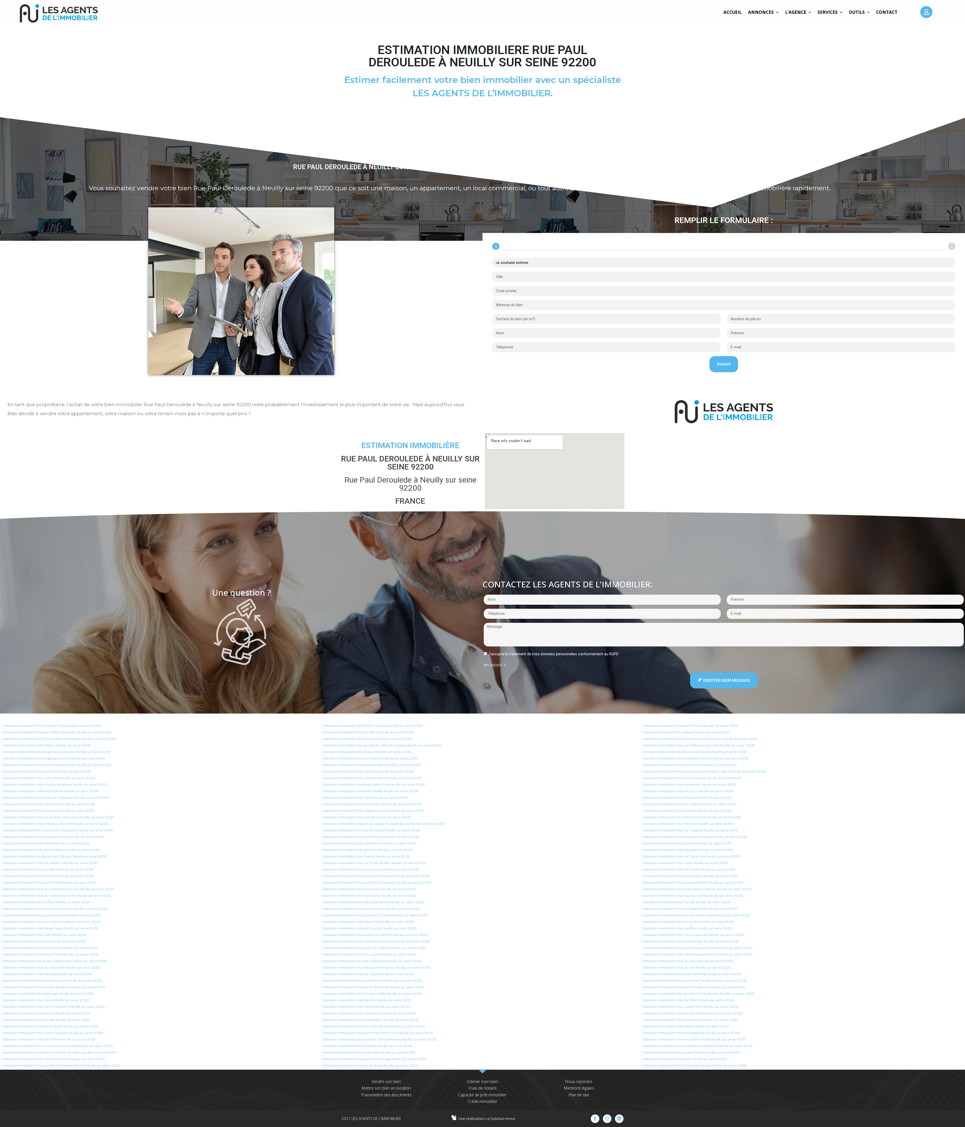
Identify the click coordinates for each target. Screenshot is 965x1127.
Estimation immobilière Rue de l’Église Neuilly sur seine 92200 (48, 869)
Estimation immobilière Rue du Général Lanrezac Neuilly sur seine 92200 (376, 882)
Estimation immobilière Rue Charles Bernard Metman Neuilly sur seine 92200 (59, 738)
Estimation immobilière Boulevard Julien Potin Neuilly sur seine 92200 (373, 784)
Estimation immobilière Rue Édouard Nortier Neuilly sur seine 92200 (693, 882)
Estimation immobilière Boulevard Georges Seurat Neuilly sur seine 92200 (697, 948)
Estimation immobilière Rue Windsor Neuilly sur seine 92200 (687, 810)
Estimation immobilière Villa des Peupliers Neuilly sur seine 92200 (51, 850)
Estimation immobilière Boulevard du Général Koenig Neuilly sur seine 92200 (379, 1039)
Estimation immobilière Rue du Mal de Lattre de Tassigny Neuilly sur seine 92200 (381, 745)
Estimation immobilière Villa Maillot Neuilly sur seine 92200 (686, 1026)
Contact (886, 12)
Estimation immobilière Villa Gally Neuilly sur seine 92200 (44, 934)
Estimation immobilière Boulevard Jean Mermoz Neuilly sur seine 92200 (375, 934)
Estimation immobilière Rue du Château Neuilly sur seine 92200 (689, 804)
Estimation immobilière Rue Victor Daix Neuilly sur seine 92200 (49, 778)
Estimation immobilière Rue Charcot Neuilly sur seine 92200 (366, 751)
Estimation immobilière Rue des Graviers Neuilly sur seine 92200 (690, 876)
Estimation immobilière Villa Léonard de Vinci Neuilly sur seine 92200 (54, 1059)
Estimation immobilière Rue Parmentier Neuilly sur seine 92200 (689, 784)
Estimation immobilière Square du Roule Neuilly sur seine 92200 (50, 1026)
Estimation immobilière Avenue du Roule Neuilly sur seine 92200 (370, 1065)
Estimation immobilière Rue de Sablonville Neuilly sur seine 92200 (51, 967)
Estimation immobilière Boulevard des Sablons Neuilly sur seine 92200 (55, 856)
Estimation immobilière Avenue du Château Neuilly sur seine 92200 (692, 1013)
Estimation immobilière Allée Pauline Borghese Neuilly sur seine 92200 (55, 784)
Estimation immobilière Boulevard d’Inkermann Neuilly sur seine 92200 (55, 961)
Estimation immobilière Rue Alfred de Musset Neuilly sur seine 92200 (373, 902)
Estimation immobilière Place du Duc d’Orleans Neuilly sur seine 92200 (374, 915)
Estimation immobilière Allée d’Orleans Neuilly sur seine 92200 (689, 869)
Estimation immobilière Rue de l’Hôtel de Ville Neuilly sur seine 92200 (373, 1026)
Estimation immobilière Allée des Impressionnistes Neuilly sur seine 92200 (697, 954)
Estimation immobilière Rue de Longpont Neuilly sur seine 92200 (690, 830)
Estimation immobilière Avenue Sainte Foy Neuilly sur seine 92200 (691, 856)
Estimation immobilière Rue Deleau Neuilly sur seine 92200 (366, 856)
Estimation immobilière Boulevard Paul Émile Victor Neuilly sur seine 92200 (377, 1032)
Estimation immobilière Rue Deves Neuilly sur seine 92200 (45, 1000)
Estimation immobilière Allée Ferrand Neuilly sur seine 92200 (367, 738)
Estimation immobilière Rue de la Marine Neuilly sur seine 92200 (369, 758)
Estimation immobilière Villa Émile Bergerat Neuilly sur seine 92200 (371, 765)
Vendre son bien (386, 1081)
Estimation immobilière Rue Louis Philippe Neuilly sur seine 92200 (691, 1052)
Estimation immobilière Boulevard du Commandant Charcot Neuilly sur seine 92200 (704, 771)
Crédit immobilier (482, 1101)
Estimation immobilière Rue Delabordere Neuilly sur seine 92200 (370, 1019)
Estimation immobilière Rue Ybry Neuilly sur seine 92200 (44, 941)
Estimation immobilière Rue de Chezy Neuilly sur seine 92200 (688, 961)
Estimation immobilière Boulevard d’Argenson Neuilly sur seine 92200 (694, 987)
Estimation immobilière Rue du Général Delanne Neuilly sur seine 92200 (375, 876)
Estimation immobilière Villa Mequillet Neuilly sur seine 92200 (688, 850)
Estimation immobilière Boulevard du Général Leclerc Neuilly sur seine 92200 (700, 738)
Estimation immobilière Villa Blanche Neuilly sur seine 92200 (366, 1000)
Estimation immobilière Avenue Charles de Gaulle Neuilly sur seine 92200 (57, 732)
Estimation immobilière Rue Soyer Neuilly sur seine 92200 (685, 863)
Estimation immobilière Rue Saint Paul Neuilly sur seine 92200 (368, 771)
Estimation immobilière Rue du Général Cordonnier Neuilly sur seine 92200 (698, 993)
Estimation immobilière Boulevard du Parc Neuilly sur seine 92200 (371, 908)
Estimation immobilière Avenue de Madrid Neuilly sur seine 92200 (371, 830)
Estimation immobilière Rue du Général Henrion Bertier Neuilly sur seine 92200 (61, 1065)
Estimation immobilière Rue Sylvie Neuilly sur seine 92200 (364, 797)
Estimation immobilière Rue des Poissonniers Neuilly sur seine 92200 (54, 1006)
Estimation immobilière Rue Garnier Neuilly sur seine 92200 (366, 817)
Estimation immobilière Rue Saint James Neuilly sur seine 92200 (369, 1013)
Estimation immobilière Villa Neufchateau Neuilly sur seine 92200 (51, 791)
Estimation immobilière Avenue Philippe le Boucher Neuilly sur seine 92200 (698, 745)
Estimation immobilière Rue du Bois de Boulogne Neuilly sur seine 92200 (696, 915)
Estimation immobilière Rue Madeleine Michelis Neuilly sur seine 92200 (695, 758)
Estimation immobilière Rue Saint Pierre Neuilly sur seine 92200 (369, 843)
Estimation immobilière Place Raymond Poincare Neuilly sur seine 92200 (375, 941)
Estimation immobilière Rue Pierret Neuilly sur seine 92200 (365, 1006)
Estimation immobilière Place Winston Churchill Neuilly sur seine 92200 (55, 823)
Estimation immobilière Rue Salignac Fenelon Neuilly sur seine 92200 (373, 810)
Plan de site (578, 1095)
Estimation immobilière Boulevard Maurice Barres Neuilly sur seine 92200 (697, 889)
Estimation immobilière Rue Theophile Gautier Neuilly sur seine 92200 (694, 1065)
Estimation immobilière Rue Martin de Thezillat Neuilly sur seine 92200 (695, 980)
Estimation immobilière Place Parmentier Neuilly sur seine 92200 (690, 941)
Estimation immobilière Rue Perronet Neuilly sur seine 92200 (688, 823)
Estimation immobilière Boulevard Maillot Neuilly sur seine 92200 (370, 791)
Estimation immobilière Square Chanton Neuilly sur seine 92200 (369, 928)
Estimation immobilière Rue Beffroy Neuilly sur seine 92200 (46, 902)
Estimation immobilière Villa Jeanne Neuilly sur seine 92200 (46, 1013)
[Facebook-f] (595, 1118)
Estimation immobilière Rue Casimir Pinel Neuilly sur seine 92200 (690, 1006)
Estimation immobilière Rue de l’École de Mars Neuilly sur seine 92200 (374, 863)
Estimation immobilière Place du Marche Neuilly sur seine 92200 (690, 1019)
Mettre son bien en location (386, 1088)
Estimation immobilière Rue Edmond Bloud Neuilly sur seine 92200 (371, 778)
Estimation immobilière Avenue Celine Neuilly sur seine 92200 (368, 974)
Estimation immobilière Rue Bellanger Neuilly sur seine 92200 (48, 993)
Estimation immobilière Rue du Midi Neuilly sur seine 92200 (46, 1019)
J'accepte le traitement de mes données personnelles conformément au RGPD (553, 654)
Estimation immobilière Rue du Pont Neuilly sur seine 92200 (47, 771)
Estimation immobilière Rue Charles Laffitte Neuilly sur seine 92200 (371, 993)
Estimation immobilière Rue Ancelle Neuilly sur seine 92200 (686, 902)
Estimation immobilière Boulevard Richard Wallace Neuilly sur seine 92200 (697, 1046)
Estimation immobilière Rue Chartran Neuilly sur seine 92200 (367, 1046)
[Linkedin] (619, 1118)
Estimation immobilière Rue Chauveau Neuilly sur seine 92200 (48, 810)
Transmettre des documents (386, 1095)
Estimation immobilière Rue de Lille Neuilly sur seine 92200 (686, 967)
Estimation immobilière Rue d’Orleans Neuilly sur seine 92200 (48, 876)
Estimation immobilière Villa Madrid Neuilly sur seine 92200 (46, 843)
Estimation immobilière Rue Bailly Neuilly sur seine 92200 (685, 1059)
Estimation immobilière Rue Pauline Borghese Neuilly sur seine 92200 (54, 987)
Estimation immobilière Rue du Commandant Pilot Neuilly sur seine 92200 (57, 895)
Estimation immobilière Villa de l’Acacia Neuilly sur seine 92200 (49, 804)
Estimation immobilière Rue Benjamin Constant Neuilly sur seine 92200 (695, 836)
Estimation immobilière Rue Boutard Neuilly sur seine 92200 (687, 843)
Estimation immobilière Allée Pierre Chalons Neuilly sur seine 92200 (372, 725)
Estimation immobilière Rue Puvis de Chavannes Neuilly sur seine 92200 (56, 797)
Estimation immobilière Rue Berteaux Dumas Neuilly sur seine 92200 (53, 836)
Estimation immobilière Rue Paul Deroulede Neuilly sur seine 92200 (693, 895)
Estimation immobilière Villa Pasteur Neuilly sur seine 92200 (46, 745)
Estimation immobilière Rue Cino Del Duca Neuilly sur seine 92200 (51, 921)
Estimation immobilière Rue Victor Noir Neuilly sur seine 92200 (368, 1052)
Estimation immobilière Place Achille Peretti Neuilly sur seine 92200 (372, 980)
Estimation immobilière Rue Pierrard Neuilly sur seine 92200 (687, 797)
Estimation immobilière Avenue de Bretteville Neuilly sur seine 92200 (373, 987)
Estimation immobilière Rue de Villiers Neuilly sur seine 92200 (367, 732)
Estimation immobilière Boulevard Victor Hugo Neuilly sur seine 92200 (373, 1059)
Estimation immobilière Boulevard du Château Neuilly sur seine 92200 (373, 948)
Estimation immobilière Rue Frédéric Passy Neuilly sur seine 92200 (52, 725)
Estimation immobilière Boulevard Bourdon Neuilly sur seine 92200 (52, 980)
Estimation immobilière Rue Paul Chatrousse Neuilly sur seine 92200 (693, 934)
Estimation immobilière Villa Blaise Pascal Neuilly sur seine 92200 (50, 928)
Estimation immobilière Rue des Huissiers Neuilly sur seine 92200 (370, 869)
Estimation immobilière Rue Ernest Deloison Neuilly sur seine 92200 (53, 1032)
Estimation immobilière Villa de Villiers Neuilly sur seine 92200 (688, 1000)
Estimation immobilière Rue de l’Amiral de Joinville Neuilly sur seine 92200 (57, 765)
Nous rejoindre (578, 1081)
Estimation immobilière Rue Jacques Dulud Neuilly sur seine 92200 (52, 915)
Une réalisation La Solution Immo (486, 1118)
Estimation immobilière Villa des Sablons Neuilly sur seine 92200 (50, 863)
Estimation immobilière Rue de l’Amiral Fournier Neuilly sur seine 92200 (55, 908)
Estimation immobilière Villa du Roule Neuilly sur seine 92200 (367, 850)
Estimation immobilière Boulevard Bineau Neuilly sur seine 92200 (370, 836)
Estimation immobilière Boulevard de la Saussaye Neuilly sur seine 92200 (56, 751)
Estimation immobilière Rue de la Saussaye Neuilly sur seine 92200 (692, 778)
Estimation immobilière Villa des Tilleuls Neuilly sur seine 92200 (49, 1039)
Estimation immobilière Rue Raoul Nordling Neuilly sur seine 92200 (692, 974)
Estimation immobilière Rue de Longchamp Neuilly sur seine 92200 (371, 961)
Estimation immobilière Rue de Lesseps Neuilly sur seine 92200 (369, 954)
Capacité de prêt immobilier (482, 1095)
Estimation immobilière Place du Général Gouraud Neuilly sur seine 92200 (58, 1046)
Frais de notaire (482, 1088)
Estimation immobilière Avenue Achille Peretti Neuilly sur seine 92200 (694, 1039)
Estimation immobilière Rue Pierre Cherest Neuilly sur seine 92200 (692, 817)
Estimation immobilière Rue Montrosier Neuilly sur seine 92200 (368, 889)
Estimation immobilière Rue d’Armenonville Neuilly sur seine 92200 (371, 804)
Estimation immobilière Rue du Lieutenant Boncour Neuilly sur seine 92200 (58, 889)
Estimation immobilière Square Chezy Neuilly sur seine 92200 (688, 791)
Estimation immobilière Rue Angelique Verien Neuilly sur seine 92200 (54, 758)
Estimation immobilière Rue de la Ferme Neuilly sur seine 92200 (690, 765)
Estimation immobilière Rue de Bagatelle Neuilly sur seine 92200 (690, 908)
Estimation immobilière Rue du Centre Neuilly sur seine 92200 (688, 921)
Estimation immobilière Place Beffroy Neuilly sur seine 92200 (687, 928)
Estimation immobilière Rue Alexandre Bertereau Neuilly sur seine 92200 (376, 967)
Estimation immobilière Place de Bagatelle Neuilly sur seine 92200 (691, 1032)
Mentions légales (579, 1088)
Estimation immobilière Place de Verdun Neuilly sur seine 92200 (50, 948)
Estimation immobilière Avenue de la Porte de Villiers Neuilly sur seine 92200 (59, 1052)
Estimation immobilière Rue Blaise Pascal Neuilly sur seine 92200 (50, 954)
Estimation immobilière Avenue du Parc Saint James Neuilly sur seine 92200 (58, 817)
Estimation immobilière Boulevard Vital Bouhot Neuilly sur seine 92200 (694, 751)
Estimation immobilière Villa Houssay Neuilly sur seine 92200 (47, 974)
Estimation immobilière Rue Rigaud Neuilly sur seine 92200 (686, 732)
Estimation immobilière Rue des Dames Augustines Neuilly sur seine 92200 (58, 830)
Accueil (732, 12)
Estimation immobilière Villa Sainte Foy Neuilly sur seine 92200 (368, 921)
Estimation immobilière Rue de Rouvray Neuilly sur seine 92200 (369, 895)
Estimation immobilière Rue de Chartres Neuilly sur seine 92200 (49, 882)
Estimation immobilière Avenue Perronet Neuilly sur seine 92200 (690, 725)
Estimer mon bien (482, 1081)
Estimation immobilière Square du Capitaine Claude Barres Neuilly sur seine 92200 (383, 823)
